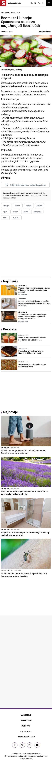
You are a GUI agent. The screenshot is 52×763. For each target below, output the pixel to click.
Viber (10, 198)
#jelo (5, 212)
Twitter (18, 195)
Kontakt (26, 726)
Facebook (25, 195)
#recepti (6, 206)
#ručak (39, 206)
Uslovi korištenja (26, 736)
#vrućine (16, 218)
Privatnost (26, 731)
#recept (17, 206)
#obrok (28, 206)
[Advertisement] (26, 248)
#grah (26, 212)
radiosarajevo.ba (34, 753)
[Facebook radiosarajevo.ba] (14, 745)
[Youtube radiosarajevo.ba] (37, 745)
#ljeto (5, 218)
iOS (43, 193)
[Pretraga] (35, 3)
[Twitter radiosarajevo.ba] (22, 745)
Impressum (26, 720)
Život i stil (15, 13)
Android (38, 193)
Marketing (26, 715)
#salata (15, 212)
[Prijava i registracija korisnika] (39, 3)
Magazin (5, 13)
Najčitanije (10, 281)
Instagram (34, 195)
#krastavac (37, 212)
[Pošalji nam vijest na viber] (29, 745)
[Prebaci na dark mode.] (31, 3)
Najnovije (10, 412)
